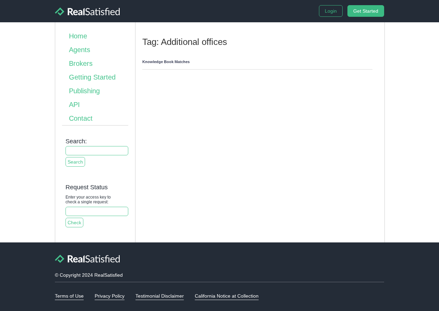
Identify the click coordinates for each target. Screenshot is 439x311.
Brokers (81, 63)
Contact (81, 118)
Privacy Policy (109, 296)
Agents (79, 49)
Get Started (365, 11)
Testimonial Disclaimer (159, 296)
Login (331, 11)
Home (78, 36)
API (74, 104)
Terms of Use (69, 296)
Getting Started (92, 77)
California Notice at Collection (227, 296)
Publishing (84, 91)
